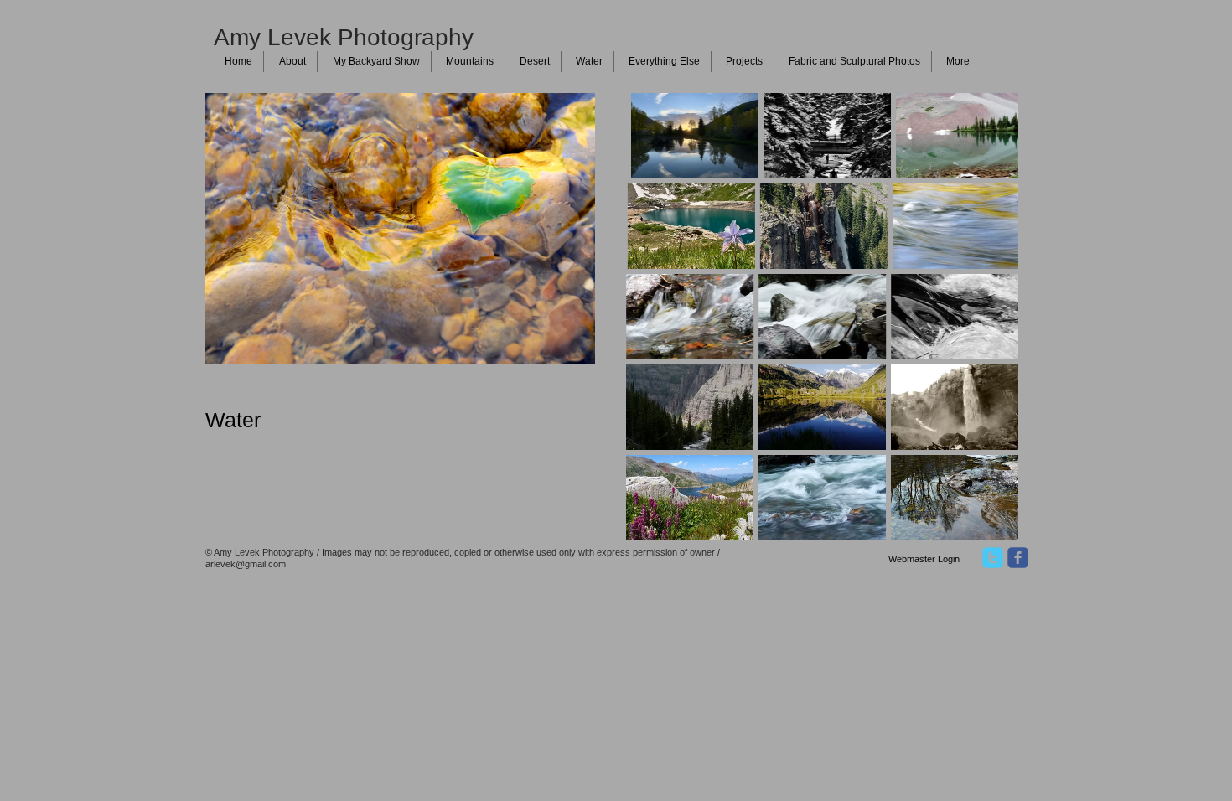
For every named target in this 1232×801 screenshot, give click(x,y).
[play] (984, 527)
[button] (689, 135)
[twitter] (992, 557)
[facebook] (1017, 557)
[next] (983, 331)
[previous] (662, 331)
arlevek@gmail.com (245, 564)
